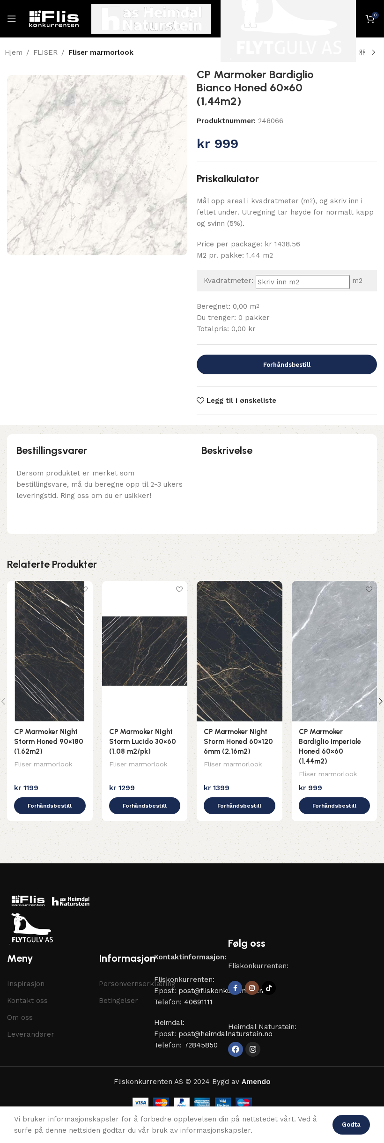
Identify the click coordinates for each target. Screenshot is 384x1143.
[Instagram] (252, 1049)
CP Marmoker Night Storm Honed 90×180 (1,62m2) (48, 741)
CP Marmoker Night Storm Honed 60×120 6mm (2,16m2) (238, 741)
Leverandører (30, 1034)
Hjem (13, 52)
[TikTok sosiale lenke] (269, 988)
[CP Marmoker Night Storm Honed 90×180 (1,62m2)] (50, 651)
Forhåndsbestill (286, 364)
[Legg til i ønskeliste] (84, 589)
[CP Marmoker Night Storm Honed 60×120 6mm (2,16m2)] (239, 651)
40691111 (198, 1002)
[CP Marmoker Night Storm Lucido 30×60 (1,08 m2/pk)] (145, 651)
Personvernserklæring (122, 984)
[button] (50, 805)
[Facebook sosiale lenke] (235, 988)
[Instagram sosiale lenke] (252, 988)
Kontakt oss (27, 1000)
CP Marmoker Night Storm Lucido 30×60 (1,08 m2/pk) (142, 741)
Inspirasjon (25, 984)
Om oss (20, 1017)
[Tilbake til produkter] (362, 53)
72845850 (201, 1045)
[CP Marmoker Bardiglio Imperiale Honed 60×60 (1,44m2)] (334, 651)
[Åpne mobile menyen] (11, 18)
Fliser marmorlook (100, 52)
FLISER (45, 52)
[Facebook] (235, 1049)
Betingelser (118, 1000)
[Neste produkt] (373, 53)
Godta (351, 1124)
